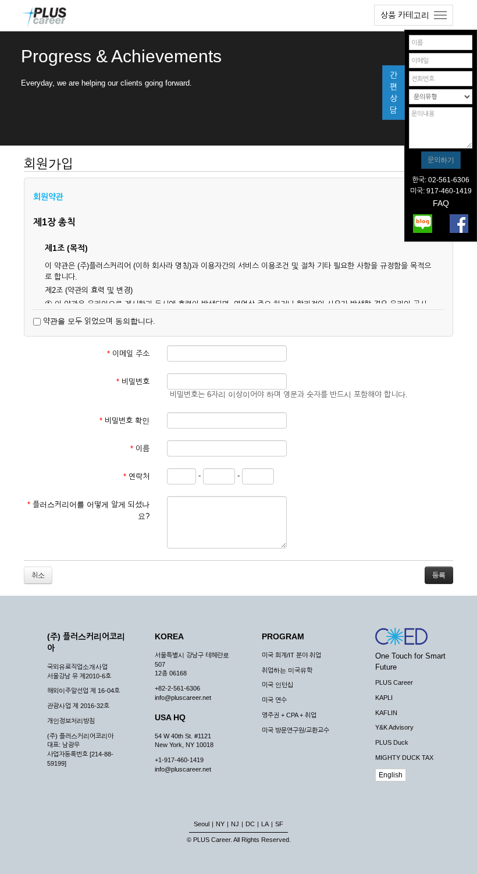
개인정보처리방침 (71, 720)
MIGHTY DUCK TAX (404, 757)
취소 (38, 575)
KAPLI (384, 697)
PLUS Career (394, 682)
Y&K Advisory (394, 727)
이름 (139, 448)
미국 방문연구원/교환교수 (295, 730)
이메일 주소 (128, 353)
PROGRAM (283, 636)
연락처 (136, 476)
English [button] (391, 775)
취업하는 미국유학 (287, 670)
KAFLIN (386, 712)
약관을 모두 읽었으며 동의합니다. (98, 321)
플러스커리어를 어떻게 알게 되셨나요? (88, 510)
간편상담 (393, 92)
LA (265, 823)
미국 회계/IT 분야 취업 (291, 655)
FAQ (441, 203)
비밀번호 (132, 381)
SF (279, 823)
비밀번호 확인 (124, 420)
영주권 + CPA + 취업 (289, 715)
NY (220, 823)
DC (250, 823)
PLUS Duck (391, 742)
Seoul (201, 823)
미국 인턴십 (277, 684)
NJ (235, 823)
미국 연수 (274, 699)
